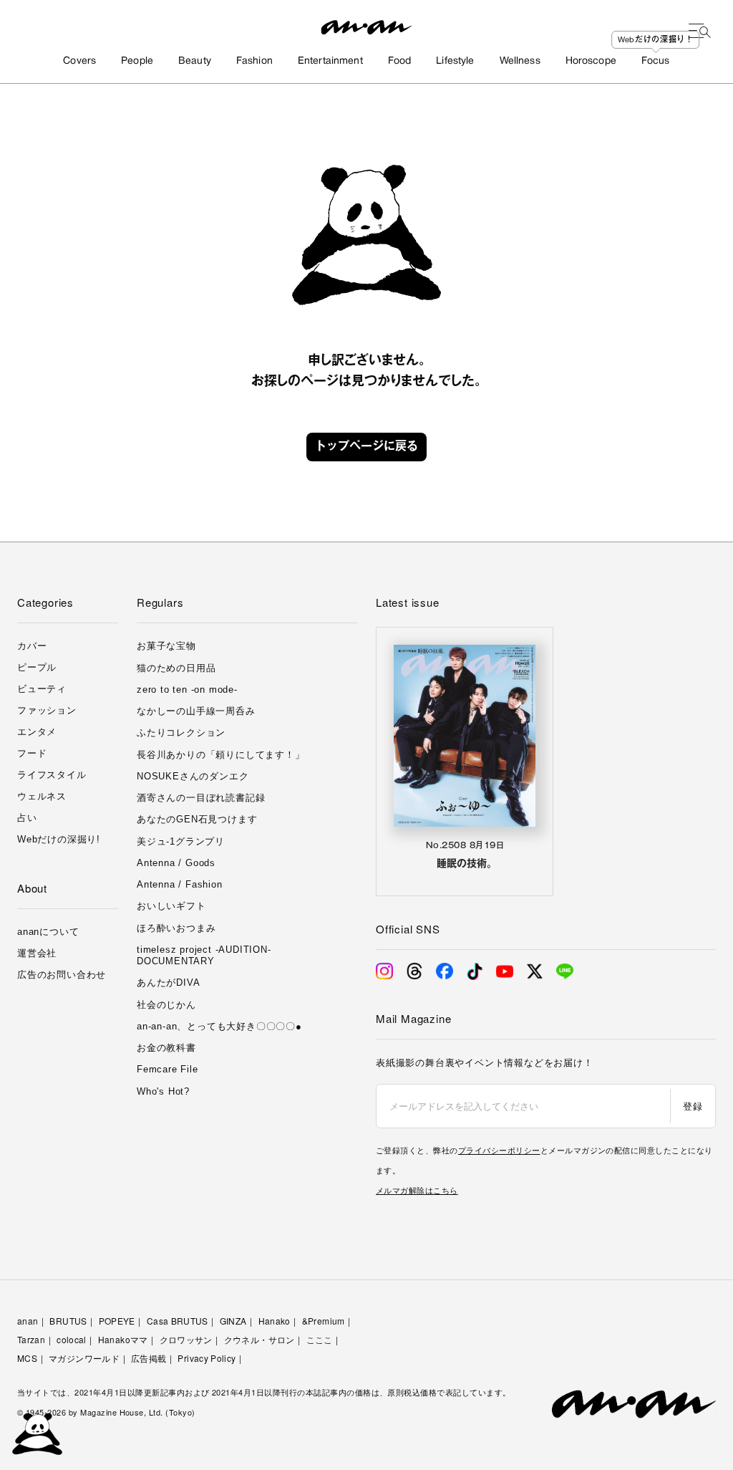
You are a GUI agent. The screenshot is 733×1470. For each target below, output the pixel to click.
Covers (79, 61)
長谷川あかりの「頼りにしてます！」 (221, 754)
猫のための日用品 (176, 668)
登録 (692, 1106)
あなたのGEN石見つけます (197, 819)
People (137, 61)
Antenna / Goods (176, 863)
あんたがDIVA (168, 982)
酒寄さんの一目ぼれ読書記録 (201, 797)
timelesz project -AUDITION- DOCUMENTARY (204, 955)
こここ (319, 1339)
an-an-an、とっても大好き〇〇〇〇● (219, 1026)
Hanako (274, 1321)
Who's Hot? (163, 1091)
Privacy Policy (207, 1358)
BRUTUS (68, 1321)
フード (32, 753)
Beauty (194, 61)
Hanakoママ (123, 1339)
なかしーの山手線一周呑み (196, 711)
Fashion (254, 61)
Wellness (520, 61)
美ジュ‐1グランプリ (181, 841)
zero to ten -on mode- (187, 689)
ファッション (47, 710)
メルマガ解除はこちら (417, 1190)
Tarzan (31, 1339)
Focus (655, 61)
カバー (32, 645)
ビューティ (42, 688)
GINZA (233, 1321)
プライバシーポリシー (499, 1150)
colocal (72, 1339)
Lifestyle (455, 61)
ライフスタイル (52, 774)
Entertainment (330, 61)
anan (27, 1321)
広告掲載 (148, 1358)
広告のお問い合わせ (61, 974)
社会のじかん (166, 1004)
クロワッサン (186, 1339)
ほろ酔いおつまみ (176, 928)
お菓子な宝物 (166, 645)
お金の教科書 (166, 1047)
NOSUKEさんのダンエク (192, 776)
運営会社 (37, 953)
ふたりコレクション (181, 732)
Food (400, 61)
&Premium (323, 1321)
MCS (27, 1358)
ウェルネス (42, 796)
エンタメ (37, 731)
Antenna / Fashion (180, 884)
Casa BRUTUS (177, 1321)
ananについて (48, 931)
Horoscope (590, 61)
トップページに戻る (366, 447)
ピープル (37, 667)
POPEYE (117, 1321)
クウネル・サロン (259, 1339)
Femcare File (167, 1069)
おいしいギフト (171, 905)
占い (27, 817)
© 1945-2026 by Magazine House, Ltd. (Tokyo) (106, 1412)
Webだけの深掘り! (58, 839)
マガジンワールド (84, 1358)
